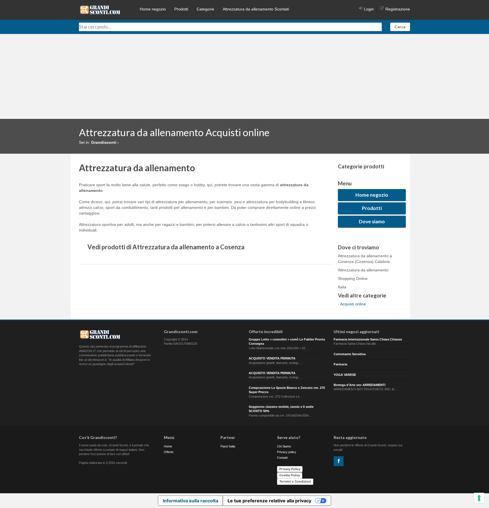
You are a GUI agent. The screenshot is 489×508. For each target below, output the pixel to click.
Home (168, 446)
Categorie (205, 9)
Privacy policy (286, 452)
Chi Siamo (284, 446)
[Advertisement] (244, 76)
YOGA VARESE (345, 374)
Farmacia (340, 364)
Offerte (168, 452)
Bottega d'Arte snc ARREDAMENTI (359, 385)
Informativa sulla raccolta (190, 500)
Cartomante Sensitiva (350, 354)
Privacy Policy (289, 469)
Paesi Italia (227, 446)
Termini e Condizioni (295, 481)
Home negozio (153, 9)
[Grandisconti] (100, 9)
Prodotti (181, 9)
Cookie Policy (289, 475)
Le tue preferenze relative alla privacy (269, 500)
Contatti (282, 457)
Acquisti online (353, 304)
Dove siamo (372, 221)
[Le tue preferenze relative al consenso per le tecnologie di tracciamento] (479, 498)
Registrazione (397, 9)
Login (369, 9)
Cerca (400, 26)
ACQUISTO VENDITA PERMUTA (272, 358)
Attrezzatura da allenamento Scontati (256, 9)
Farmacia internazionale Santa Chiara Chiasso (368, 339)
